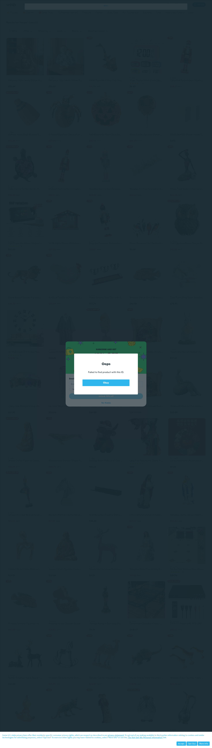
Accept (181, 743)
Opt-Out (192, 743)
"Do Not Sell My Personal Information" (145, 737)
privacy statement (116, 735)
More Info (203, 743)
